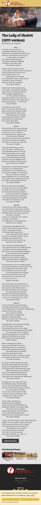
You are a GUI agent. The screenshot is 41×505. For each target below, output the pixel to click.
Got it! (20, 499)
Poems (9, 28)
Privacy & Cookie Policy (20, 480)
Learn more (30, 495)
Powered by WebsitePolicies (10, 502)
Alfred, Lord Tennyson (27, 28)
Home (3, 28)
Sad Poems (19, 459)
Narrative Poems (32, 459)
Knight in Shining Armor (8, 459)
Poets (16, 28)
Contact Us (20, 482)
